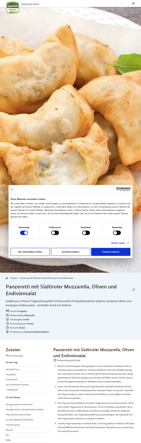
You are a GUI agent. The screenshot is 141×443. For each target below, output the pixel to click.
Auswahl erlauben (70, 252)
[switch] (55, 233)
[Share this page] (133, 289)
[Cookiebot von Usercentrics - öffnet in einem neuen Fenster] (118, 189)
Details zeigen (118, 243)
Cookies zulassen (110, 252)
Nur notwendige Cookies (30, 252)
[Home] (7, 278)
